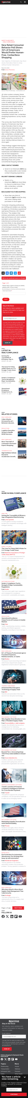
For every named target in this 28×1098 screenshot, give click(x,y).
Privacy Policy (18, 340)
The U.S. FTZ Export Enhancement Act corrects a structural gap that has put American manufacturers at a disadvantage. (13, 558)
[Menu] (24, 1)
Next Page (18, 908)
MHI (6, 692)
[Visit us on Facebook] (3, 916)
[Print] (3, 273)
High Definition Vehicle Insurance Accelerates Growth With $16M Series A (9, 455)
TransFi (7, 793)
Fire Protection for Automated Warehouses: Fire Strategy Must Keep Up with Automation (12, 856)
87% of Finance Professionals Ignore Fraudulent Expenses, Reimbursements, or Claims (14, 654)
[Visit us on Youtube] (20, 916)
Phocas (7, 826)
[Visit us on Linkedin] (11, 916)
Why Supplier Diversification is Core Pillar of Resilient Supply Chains (14, 720)
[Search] (20, 1)
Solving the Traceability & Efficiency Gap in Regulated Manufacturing (7, 357)
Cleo (6, 624)
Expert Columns (6, 546)
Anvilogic (8, 895)
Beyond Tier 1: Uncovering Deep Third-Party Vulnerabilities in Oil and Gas (13, 753)
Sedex (7, 589)
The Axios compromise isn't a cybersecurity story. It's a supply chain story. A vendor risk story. (13, 899)
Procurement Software (9, 717)
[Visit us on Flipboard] (16, 916)
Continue (14, 1094)
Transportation (7, 450)
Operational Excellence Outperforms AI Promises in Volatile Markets (8, 390)
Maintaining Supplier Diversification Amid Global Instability (13, 822)
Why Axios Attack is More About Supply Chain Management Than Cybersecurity (12, 891)
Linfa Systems (9, 519)
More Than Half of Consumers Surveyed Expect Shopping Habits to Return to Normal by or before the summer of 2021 (9, 443)
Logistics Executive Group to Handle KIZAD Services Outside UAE (8, 432)
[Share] (7, 273)
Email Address (7, 315)
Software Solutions (8, 581)
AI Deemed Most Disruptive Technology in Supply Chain (11, 688)
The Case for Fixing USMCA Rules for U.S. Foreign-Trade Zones (9, 368)
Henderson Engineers (11, 860)
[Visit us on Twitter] (7, 916)
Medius (7, 659)
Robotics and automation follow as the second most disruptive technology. (13, 694)
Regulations (5, 428)
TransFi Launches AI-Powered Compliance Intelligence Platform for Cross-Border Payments (13, 788)
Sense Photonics (10, 70)
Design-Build (5, 852)
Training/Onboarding (8, 685)
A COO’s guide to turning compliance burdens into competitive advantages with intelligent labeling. (14, 523)
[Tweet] (15, 273)
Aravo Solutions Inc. (11, 758)
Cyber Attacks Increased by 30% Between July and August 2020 (8, 421)
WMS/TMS (4, 513)
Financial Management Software (12, 784)
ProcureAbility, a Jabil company (15, 723)
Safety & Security (8, 40)
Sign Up (7, 342)
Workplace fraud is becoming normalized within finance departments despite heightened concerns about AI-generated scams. (14, 663)
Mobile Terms (6, 340)
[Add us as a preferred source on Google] (19, 273)
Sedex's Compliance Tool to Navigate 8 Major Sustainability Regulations (8, 379)
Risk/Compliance (9, 42)
